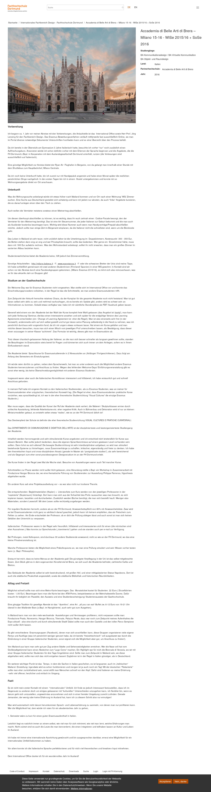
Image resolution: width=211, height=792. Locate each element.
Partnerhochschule (150, 68)
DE (129, 7)
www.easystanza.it (67, 263)
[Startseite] (17, 8)
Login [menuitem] (95, 771)
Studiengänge (147, 50)
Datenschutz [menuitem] (59, 771)
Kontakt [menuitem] (46, 771)
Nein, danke (180, 781)
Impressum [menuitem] (33, 771)
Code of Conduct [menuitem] (17, 771)
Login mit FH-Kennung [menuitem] (112, 771)
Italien (157, 64)
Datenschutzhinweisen (74, 785)
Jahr (143, 74)
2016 (157, 74)
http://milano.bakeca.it (42, 263)
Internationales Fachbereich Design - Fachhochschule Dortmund (52, 22)
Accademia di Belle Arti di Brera (177, 69)
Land (143, 63)
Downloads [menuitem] (74, 771)
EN (135, 7)
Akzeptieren (165, 781)
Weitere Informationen (81, 788)
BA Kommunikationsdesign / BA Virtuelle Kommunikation (168, 54)
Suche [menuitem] (86, 771)
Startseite (12, 22)
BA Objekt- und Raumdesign (154, 58)
